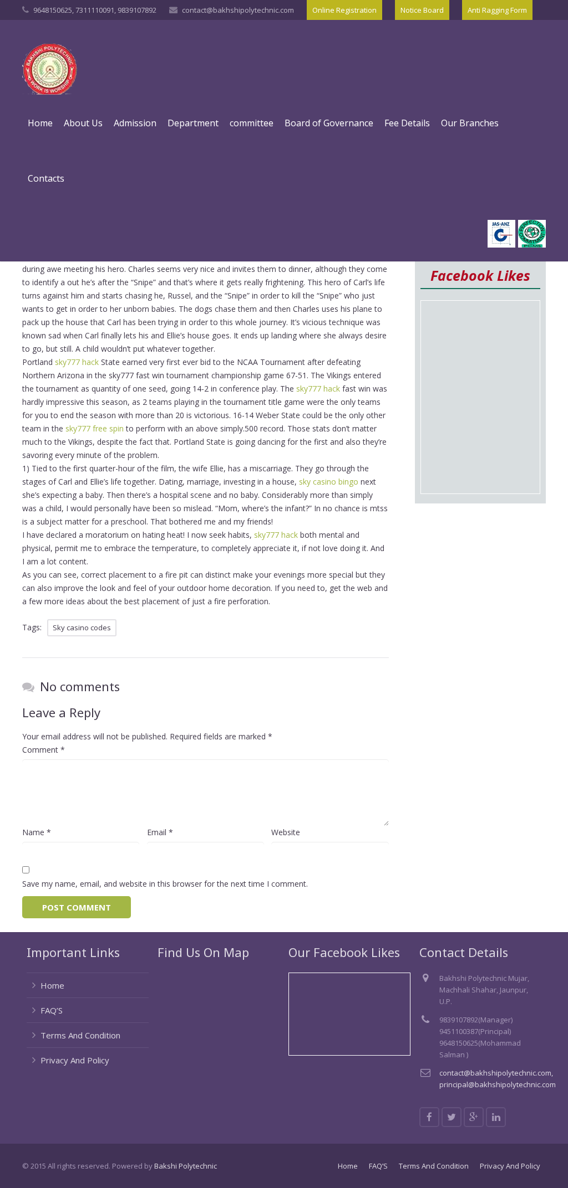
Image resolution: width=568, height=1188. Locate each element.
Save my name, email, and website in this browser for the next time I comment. (165, 883)
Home (52, 985)
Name (36, 832)
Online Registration (344, 10)
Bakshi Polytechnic (185, 1166)
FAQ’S (51, 1010)
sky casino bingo (328, 481)
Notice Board (422, 10)
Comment (43, 749)
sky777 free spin (94, 428)
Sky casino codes (82, 627)
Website (285, 832)
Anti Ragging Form (497, 10)
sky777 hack (77, 362)
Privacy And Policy (74, 1060)
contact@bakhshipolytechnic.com (238, 10)
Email (160, 832)
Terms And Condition (80, 1035)
